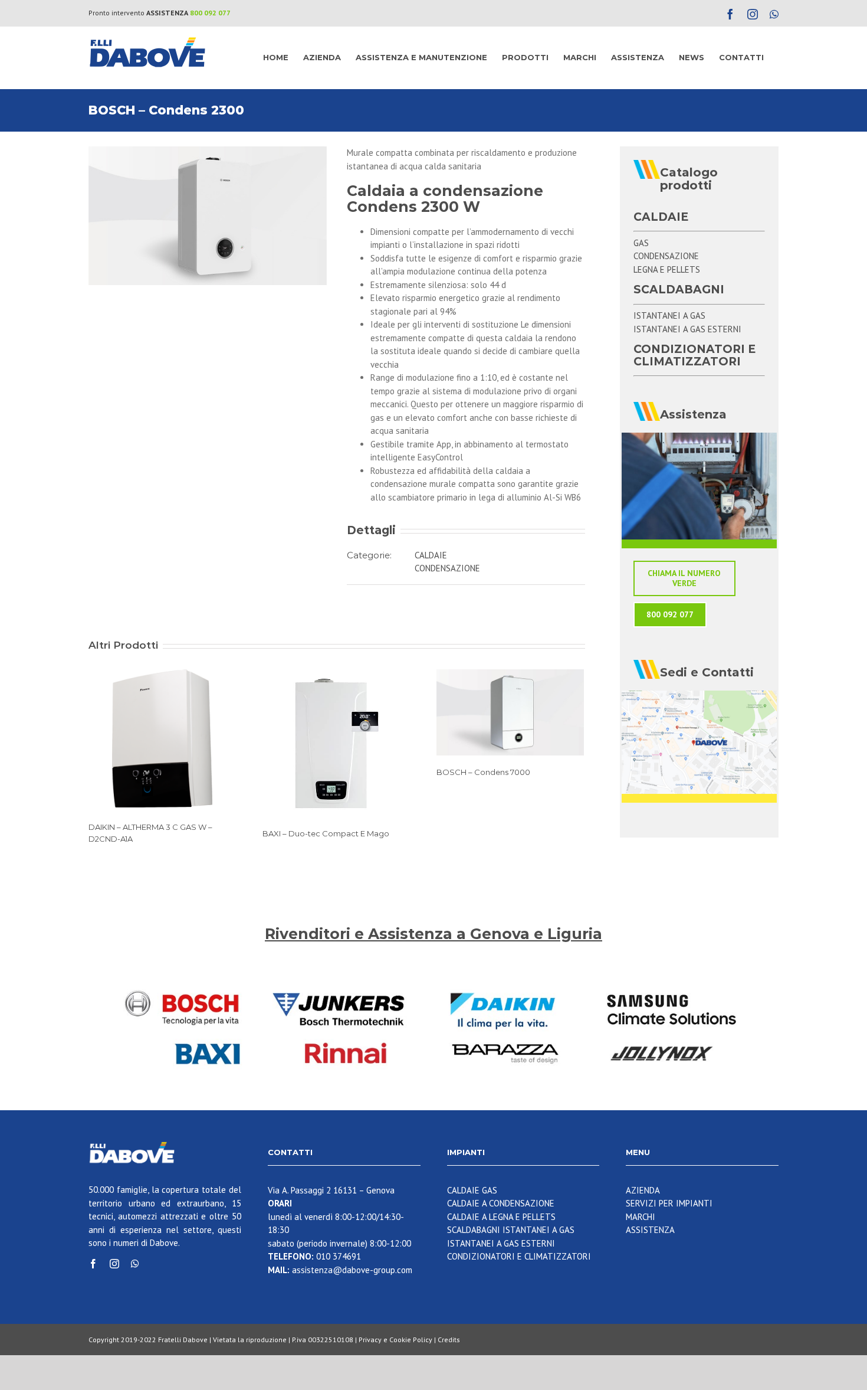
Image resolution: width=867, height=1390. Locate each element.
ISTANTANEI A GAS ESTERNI (687, 329)
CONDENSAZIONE (447, 568)
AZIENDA (643, 1190)
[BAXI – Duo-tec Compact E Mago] (336, 742)
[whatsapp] (135, 1263)
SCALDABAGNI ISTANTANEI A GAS (510, 1229)
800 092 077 (210, 12)
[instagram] (114, 1263)
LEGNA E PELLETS (666, 269)
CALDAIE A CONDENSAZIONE (500, 1203)
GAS (641, 242)
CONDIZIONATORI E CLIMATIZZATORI (519, 1256)
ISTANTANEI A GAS (669, 315)
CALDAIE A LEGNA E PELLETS (501, 1216)
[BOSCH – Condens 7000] (510, 711)
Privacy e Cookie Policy (395, 1339)
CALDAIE (431, 555)
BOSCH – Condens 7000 (483, 772)
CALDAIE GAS (472, 1190)
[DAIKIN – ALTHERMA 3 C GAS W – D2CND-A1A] (162, 739)
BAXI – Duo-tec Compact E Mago (325, 833)
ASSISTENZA (650, 1229)
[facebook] (93, 1263)
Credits (449, 1339)
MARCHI (640, 1216)
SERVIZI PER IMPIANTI (669, 1203)
